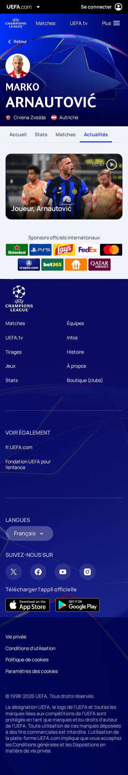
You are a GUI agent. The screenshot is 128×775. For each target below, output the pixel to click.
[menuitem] (47, 23)
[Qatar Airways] (99, 264)
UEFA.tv (14, 337)
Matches (66, 134)
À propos (76, 366)
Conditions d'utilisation (30, 648)
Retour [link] (20, 41)
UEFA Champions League (15, 23)
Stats (41, 134)
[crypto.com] (29, 264)
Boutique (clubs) (85, 380)
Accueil (18, 134)
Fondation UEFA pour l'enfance (28, 464)
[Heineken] (17, 250)
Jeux (10, 366)
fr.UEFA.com (18, 447)
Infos (72, 337)
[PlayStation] (40, 250)
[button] (109, 23)
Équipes (75, 323)
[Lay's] (64, 250)
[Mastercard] (111, 250)
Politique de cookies (26, 659)
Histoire (75, 352)
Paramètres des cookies (31, 671)
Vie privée (15, 636)
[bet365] (52, 264)
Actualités (96, 134)
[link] (45, 23)
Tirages (13, 352)
